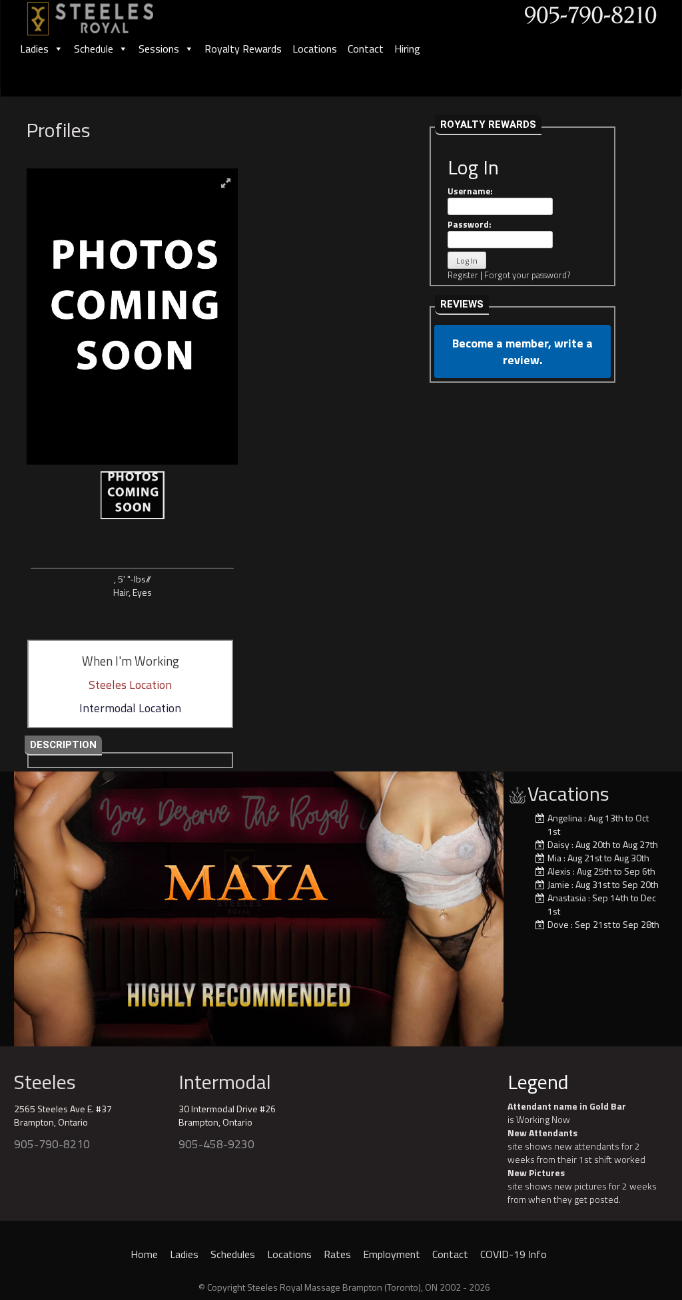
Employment (391, 1254)
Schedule (93, 49)
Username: (470, 191)
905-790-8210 (52, 1144)
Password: (470, 224)
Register (463, 275)
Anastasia (566, 898)
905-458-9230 (216, 1144)
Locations (314, 49)
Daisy (558, 844)
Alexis (559, 871)
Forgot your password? (527, 275)
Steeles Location (130, 685)
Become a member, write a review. (522, 351)
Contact (366, 49)
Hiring (407, 49)
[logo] (104, 14)
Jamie (558, 884)
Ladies (34, 49)
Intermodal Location (130, 708)
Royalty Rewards (243, 49)
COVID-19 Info (513, 1254)
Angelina (564, 818)
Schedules (232, 1254)
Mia (554, 858)
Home (144, 1254)
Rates (337, 1254)
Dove (558, 924)
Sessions (159, 49)
